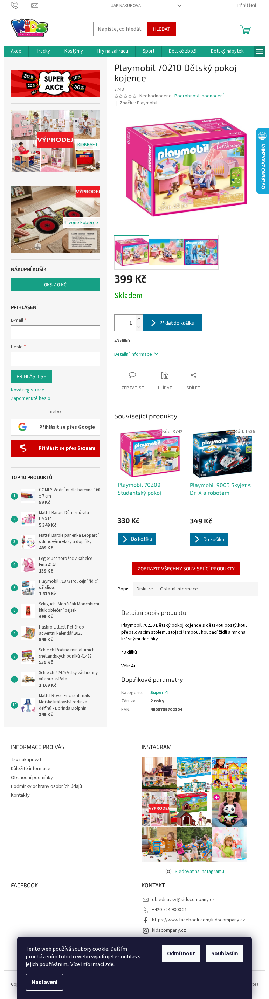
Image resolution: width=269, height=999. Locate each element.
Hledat (161, 29)
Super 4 (158, 692)
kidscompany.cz (169, 930)
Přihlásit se (31, 376)
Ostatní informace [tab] (179, 588)
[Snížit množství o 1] (139, 327)
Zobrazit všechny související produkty (186, 568)
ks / (55, 284)
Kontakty (20, 795)
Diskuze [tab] (145, 588)
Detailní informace (133, 354)
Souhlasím (224, 953)
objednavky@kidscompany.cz (183, 899)
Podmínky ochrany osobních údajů (46, 786)
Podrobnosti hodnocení (199, 96)
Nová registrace (27, 390)
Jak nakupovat (127, 5)
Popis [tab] (124, 588)
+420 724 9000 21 (169, 909)
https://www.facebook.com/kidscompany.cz (198, 919)
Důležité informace (30, 768)
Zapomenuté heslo (30, 398)
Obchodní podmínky (32, 777)
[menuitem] (16, 51)
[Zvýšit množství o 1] (139, 319)
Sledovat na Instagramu (199, 871)
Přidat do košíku (176, 323)
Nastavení (44, 982)
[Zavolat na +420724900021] (21, 5)
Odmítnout (181, 953)
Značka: (138, 102)
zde (109, 964)
